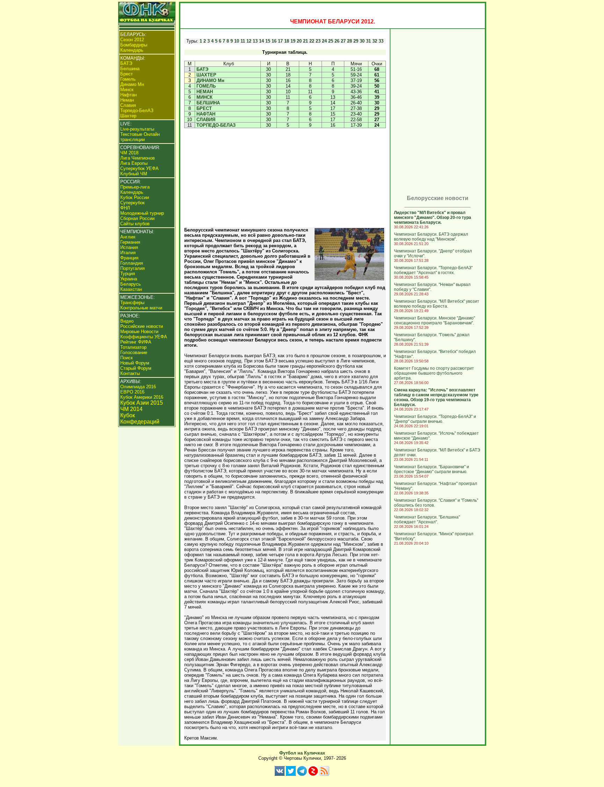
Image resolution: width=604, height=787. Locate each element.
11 (242, 41)
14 (261, 41)
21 (305, 41)
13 (255, 41)
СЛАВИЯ (205, 119)
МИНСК (204, 97)
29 (355, 41)
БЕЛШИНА (208, 102)
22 (311, 41)
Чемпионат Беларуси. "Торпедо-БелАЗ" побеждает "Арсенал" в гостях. (433, 270)
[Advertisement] (284, 177)
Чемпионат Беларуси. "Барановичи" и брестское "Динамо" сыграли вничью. (431, 469)
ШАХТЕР (206, 75)
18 (286, 41)
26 (337, 41)
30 (362, 41)
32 (374, 41)
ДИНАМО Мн (210, 80)
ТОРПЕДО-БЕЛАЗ (216, 125)
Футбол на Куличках (302, 753)
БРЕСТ (204, 108)
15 (267, 41)
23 (318, 41)
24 (324, 41)
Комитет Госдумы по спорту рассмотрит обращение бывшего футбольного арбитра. (434, 373)
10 (236, 41)
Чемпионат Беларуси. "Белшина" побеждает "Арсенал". (427, 519)
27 (343, 41)
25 (330, 41)
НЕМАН (204, 91)
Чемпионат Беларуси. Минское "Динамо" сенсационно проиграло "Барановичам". (434, 320)
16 (274, 41)
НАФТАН (205, 114)
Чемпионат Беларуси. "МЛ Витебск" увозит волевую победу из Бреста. (436, 304)
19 (292, 41)
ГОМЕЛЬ (206, 86)
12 (248, 41)
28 (349, 41)
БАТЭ (202, 69)
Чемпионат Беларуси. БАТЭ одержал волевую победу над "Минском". (431, 237)
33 (381, 41)
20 (299, 41)
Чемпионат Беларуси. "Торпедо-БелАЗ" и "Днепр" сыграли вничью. (435, 419)
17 (280, 41)
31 (368, 41)
